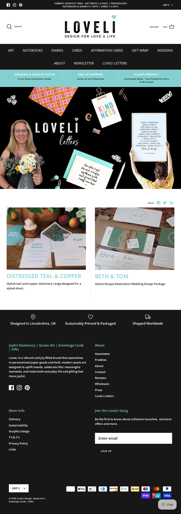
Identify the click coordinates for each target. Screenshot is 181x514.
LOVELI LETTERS (115, 63)
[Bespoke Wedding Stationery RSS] (171, 202)
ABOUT (59, 63)
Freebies (100, 360)
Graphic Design (19, 431)
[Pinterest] (20, 5)
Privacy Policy (18, 443)
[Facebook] (8, 5)
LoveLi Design (24, 498)
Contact (100, 372)
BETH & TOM (111, 276)
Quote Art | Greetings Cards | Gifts (27, 500)
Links (12, 449)
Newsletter (102, 354)
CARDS (77, 50)
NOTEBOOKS (33, 50)
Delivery (14, 419)
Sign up (106, 451)
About (99, 366)
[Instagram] (14, 5)
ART (11, 50)
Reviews (100, 378)
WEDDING (165, 50)
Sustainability (18, 425)
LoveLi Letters (104, 396)
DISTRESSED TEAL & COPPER (44, 276)
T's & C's (14, 437)
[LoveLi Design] (90, 26)
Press (98, 390)
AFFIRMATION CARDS (107, 50)
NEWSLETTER (84, 63)
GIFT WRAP (140, 50)
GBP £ (166, 4)
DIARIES (57, 50)
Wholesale (102, 384)
